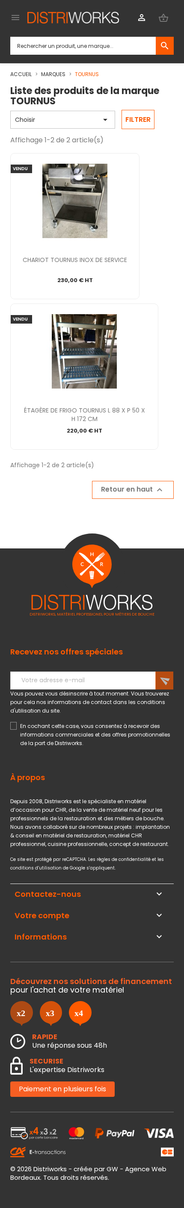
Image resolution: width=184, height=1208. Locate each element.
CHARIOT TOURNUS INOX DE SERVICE (75, 260)
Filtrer (138, 119)
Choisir (62, 120)
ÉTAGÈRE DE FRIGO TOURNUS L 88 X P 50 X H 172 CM (84, 414)
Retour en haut (133, 490)
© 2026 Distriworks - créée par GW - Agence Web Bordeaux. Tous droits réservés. (88, 1173)
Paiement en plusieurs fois (62, 1089)
